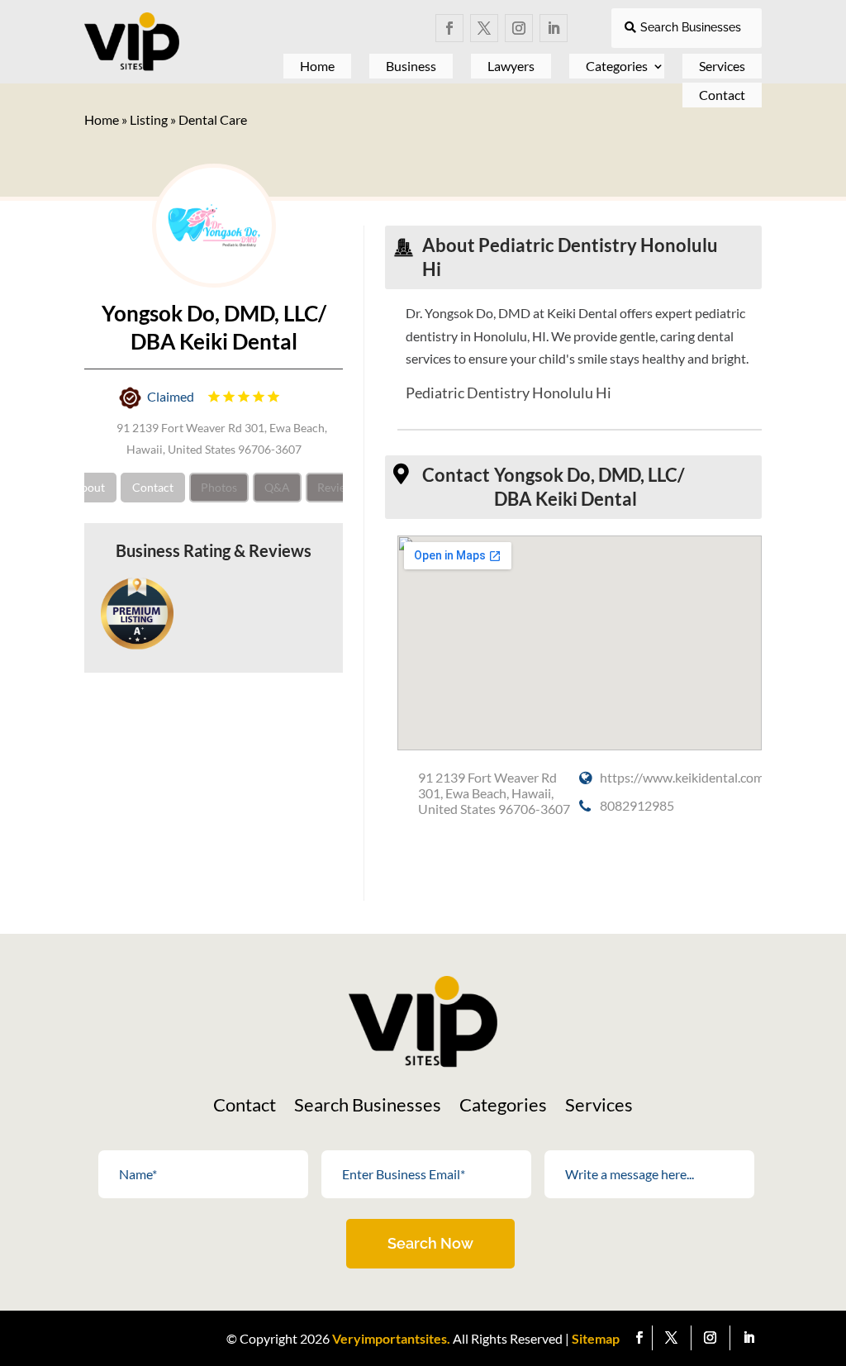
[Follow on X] (484, 28)
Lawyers (511, 66)
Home (317, 66)
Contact (722, 94)
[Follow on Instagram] (519, 28)
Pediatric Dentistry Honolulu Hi (508, 392)
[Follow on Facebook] (449, 28)
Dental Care (212, 119)
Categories (617, 66)
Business (411, 66)
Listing (149, 119)
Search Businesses (690, 27)
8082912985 (637, 805)
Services (599, 1107)
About (89, 487)
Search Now (430, 1243)
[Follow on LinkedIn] (553, 28)
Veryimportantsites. (391, 1338)
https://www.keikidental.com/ (684, 777)
